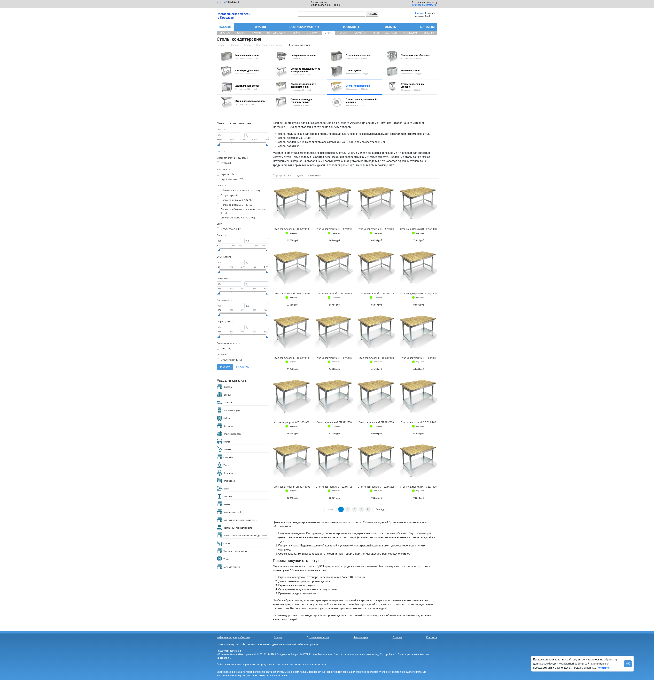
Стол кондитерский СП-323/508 (418, 358)
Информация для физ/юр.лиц (233, 637)
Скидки (260, 27)
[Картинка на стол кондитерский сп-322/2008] (334, 332)
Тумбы (226, 559)
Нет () (226, 348)
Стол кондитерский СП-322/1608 (334, 293)
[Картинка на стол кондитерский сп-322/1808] (418, 268)
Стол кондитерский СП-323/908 (418, 422)
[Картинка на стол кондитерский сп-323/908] (418, 396)
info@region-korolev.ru (424, 5)
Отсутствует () (229, 195)
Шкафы (241, 33)
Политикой (603, 667)
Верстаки (225, 33)
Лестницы (391, 33)
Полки (226, 489)
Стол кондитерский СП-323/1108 (334, 486)
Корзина (419, 13)
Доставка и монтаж (304, 27)
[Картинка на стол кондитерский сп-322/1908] (292, 332)
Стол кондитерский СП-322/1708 (376, 293)
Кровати (256, 33)
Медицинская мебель (233, 512)
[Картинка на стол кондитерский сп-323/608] (292, 396)
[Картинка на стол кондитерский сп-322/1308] (376, 203)
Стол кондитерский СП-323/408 (376, 358)
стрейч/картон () (232, 179)
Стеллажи (312, 33)
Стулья (226, 543)
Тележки (343, 33)
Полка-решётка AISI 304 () (237, 200)
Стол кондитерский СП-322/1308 (376, 229)
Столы (328, 33)
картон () (227, 174)
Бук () (226, 163)
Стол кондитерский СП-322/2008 (334, 358)
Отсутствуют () (231, 359)
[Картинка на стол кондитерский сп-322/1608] (334, 268)
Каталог (225, 27)
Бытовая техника (231, 567)
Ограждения (410, 33)
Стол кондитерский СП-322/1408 (418, 229)
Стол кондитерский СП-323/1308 (418, 486)
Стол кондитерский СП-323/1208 (376, 486)
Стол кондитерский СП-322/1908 (292, 358)
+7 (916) (228, 2)
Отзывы (390, 27)
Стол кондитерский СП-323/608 (291, 422)
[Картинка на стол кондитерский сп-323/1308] (418, 461)
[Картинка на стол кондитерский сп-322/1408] (418, 203)
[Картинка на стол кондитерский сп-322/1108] (292, 203)
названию (314, 175)
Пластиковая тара (232, 434)
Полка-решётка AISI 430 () (237, 204)
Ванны (226, 504)
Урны (376, 33)
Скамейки (360, 33)
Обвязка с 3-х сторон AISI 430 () (240, 190)
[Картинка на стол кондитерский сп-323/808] (376, 396)
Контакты (427, 27)
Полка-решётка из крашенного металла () (243, 211)
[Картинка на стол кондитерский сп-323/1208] (376, 461)
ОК (628, 663)
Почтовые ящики (276, 33)
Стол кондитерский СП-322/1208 (334, 229)
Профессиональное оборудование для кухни (245, 536)
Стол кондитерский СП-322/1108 (292, 229)
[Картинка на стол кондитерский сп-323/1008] (292, 461)
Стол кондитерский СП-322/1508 (292, 293)
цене (300, 175)
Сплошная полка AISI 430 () (238, 217)
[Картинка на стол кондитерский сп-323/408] (376, 332)
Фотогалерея (351, 27)
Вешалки (429, 33)
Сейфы (296, 33)
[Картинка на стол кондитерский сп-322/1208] (334, 203)
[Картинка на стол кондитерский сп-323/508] (418, 332)
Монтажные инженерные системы (239, 520)
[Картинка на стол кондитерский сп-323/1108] (334, 461)
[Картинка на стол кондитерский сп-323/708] (334, 396)
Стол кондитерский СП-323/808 (376, 422)
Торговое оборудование (235, 551)
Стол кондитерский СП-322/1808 (418, 293)
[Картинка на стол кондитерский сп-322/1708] (376, 268)
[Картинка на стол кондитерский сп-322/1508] (292, 268)
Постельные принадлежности (237, 528)
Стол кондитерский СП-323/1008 (292, 486)
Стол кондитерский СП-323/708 (334, 422)
